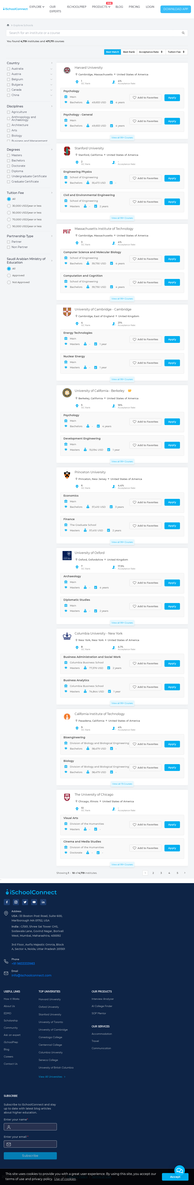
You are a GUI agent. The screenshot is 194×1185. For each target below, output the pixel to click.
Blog (119, 7)
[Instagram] (16, 902)
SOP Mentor (99, 1013)
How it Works (11, 999)
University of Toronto (51, 1022)
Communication (101, 1048)
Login (150, 7)
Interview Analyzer (103, 999)
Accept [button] (175, 1177)
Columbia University (51, 1052)
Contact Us (10, 1064)
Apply (172, 97)
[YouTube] (34, 902)
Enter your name (16, 1119)
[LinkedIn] (43, 902)
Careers (8, 1056)
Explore (35, 7)
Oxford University (49, 1007)
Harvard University (50, 999)
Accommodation (102, 1034)
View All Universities (51, 1077)
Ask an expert (12, 1035)
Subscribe (30, 1155)
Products (99, 5)
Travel (95, 1041)
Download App (175, 9)
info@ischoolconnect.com (32, 975)
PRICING (134, 7)
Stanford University (50, 1014)
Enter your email (16, 1137)
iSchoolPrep (76, 7)
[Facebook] (7, 902)
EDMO (7, 1013)
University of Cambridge (53, 1029)
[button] (179, 1170)
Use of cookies (65, 1179)
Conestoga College (50, 1037)
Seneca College (48, 1060)
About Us (9, 1006)
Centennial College (50, 1045)
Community (11, 1028)
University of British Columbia (56, 1067)
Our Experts (55, 9)
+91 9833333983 (23, 963)
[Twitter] (25, 902)
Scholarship (11, 1020)
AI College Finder (102, 1006)
